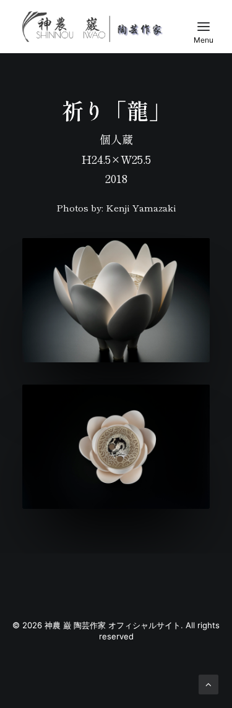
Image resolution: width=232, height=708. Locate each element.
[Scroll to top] (208, 683)
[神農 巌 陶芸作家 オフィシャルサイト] (92, 26)
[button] (203, 26)
